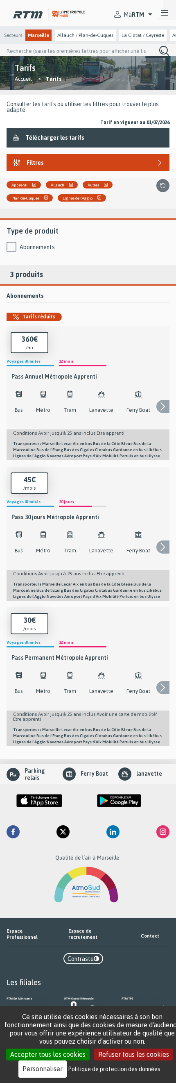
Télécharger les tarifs (54, 137)
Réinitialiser (162, 185)
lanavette (149, 773)
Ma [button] (134, 14)
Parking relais (35, 774)
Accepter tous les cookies (48, 1054)
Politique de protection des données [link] (114, 1068)
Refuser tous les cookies (133, 1054)
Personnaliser (43, 1069)
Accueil (23, 78)
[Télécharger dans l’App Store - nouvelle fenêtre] (39, 800)
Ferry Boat (94, 773)
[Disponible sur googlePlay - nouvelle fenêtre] (119, 800)
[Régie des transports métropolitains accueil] (28, 13)
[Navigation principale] (164, 13)
